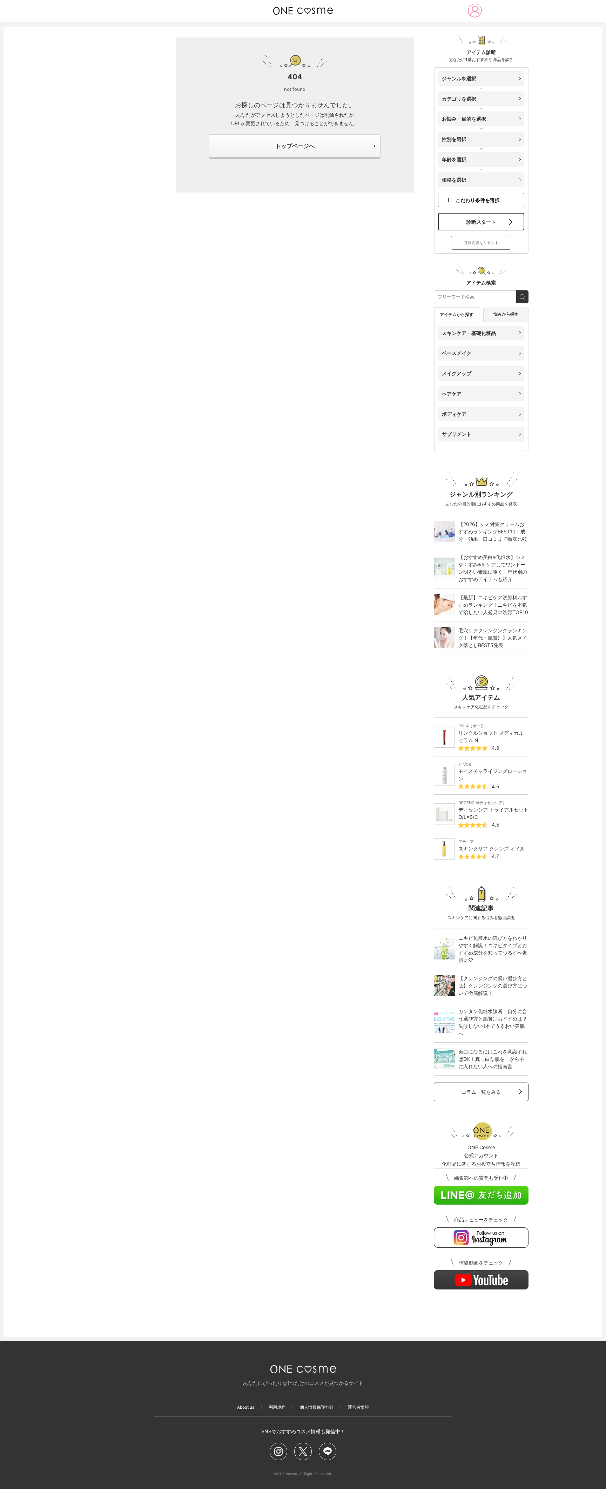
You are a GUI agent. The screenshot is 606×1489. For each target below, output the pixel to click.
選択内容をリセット (481, 243)
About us (245, 1407)
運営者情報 (358, 1407)
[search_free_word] (522, 296)
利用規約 (277, 1407)
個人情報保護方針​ (317, 1407)
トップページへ (295, 145)
